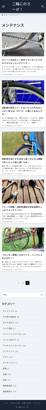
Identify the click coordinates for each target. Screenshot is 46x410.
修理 (6, 368)
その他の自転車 (11, 316)
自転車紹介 (9, 391)
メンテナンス (10, 351)
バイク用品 (9, 328)
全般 (7, 374)
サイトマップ (37, 403)
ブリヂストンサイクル (14, 345)
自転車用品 (9, 385)
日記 (7, 380)
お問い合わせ (26, 403)
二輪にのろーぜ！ (21, 6)
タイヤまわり (10, 322)
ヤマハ (8, 357)
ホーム (6, 403)
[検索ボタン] (42, 6)
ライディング (10, 362)
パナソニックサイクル (14, 334)
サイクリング (10, 311)
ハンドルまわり (11, 339)
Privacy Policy (15, 403)
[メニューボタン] (3, 6)
